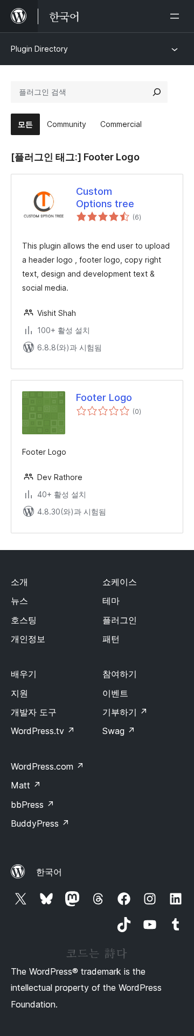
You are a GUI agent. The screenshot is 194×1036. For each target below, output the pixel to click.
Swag (118, 730)
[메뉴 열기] (177, 16)
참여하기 (119, 673)
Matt (26, 785)
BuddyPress (40, 823)
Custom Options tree (105, 197)
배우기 (24, 673)
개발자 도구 (34, 712)
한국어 (49, 871)
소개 (19, 581)
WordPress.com (47, 766)
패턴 (111, 638)
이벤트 (115, 693)
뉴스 (19, 600)
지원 (19, 693)
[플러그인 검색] (157, 92)
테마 (111, 600)
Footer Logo (104, 397)
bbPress (32, 804)
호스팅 (24, 620)
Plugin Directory (39, 48)
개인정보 (28, 638)
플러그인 (119, 620)
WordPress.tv (43, 730)
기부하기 (125, 712)
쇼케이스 (119, 581)
